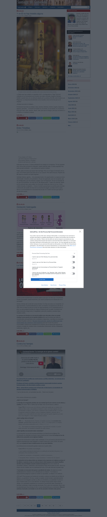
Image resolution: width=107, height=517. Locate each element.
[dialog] (53, 258)
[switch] (73, 257)
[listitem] (53, 253)
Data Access (53, 285)
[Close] (80, 232)
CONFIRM (42, 279)
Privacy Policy (62, 285)
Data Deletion (44, 285)
